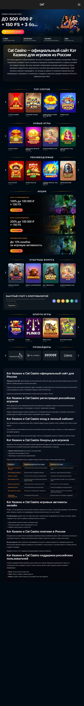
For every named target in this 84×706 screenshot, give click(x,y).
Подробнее (11, 305)
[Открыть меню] (79, 5)
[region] (42, 105)
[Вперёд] (78, 102)
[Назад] (5, 102)
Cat (42, 4)
